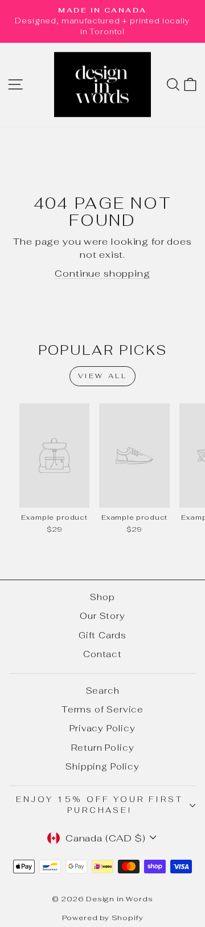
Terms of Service (103, 709)
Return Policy (102, 747)
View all (103, 375)
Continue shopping (102, 273)
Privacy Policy (102, 728)
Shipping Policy (102, 766)
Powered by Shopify (103, 917)
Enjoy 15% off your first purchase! (99, 805)
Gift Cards (102, 635)
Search (103, 690)
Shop (102, 597)
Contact (102, 654)
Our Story (102, 615)
